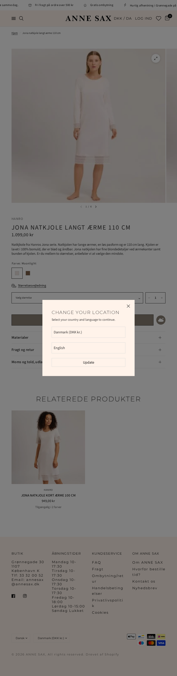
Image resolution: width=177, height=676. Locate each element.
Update (88, 362)
